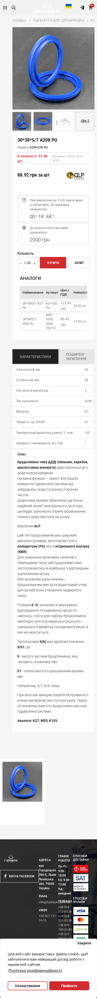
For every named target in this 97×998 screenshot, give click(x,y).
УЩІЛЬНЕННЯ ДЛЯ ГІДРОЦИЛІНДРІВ (58, 20)
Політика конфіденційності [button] (35, 971)
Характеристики (35, 357)
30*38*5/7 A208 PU (15, 820)
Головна (19, 20)
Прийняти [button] (69, 986)
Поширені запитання (76, 356)
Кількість (25, 253)
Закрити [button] (84, 943)
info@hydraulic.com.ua (54, 902)
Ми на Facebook (22, 876)
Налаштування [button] (27, 986)
